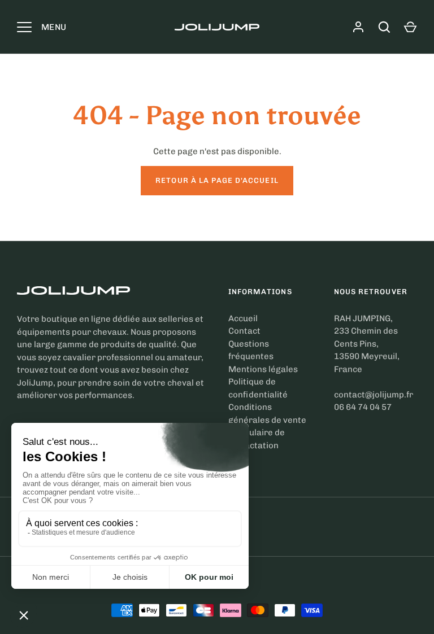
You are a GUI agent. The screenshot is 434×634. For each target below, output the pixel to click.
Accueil (243, 318)
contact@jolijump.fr (373, 395)
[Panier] (410, 27)
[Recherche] (384, 27)
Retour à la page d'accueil (216, 180)
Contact (244, 331)
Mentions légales (263, 369)
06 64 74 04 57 (363, 407)
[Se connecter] (358, 27)
